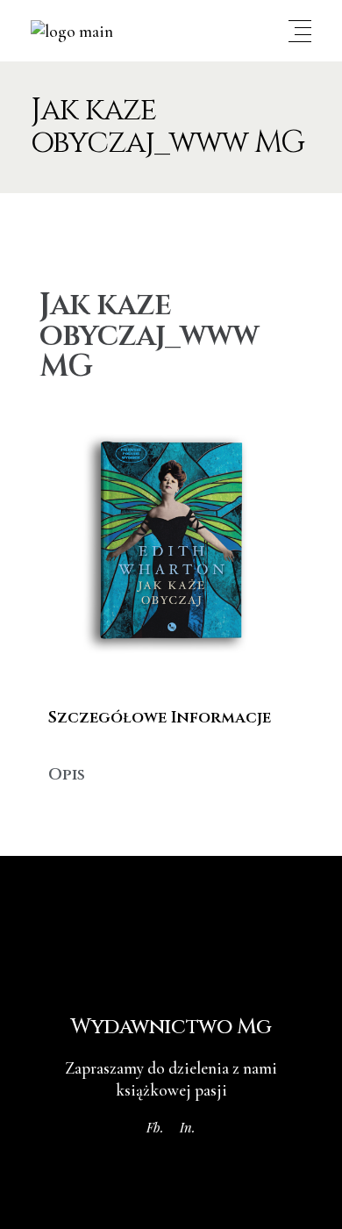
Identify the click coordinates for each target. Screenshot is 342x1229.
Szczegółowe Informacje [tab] (159, 718)
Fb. (155, 1127)
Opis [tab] (66, 775)
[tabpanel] (171, 746)
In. (188, 1127)
